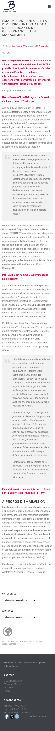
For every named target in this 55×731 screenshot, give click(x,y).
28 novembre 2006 (18, 46)
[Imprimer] (10, 52)
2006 (35, 46)
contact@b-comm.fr (39, 716)
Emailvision (44, 46)
